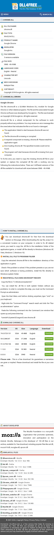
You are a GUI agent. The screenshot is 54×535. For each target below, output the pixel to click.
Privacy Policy (34, 520)
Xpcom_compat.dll (10, 470)
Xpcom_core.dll (9, 476)
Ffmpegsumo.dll (9, 489)
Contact (43, 520)
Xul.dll (5, 464)
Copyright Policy (22, 520)
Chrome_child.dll (10, 482)
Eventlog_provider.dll (11, 513)
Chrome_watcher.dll (11, 495)
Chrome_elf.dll (9, 501)
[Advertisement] (27, 199)
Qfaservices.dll (9, 458)
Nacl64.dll (7, 507)
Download (49, 333)
